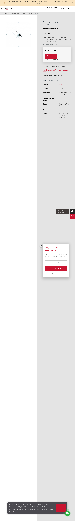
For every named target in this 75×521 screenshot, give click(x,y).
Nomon (61, 85)
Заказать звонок (50, 10)
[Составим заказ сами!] (72, 211)
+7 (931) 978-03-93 (51, 7)
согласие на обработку (50, 273)
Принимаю (61, 508)
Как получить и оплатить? (53, 75)
